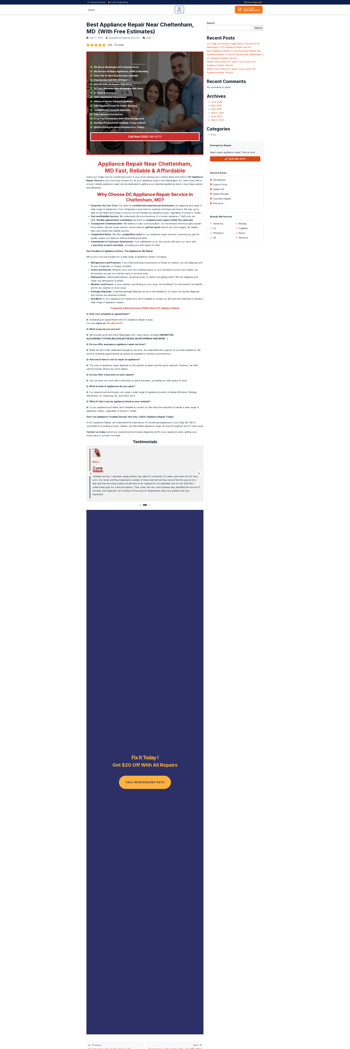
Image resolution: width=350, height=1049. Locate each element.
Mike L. (96, 462)
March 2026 (217, 112)
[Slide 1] (140, 505)
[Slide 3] (149, 505)
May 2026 (216, 105)
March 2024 (217, 120)
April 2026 (216, 109)
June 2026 (216, 101)
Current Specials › (254, 2)
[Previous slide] (91, 473)
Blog (148, 37)
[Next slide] (199, 473)
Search (211, 23)
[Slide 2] (145, 505)
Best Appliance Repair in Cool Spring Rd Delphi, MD (234, 50)
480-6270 (145, 136)
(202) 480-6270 (237, 159)
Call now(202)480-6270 (145, 782)
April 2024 (216, 116)
